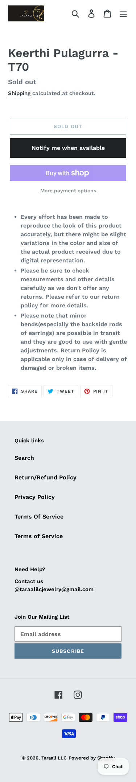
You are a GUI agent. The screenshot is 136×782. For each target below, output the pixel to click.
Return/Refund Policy (46, 477)
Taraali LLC (54, 758)
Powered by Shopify (92, 758)
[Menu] (123, 13)
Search (24, 457)
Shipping (19, 93)
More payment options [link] (68, 190)
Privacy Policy (35, 497)
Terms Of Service (39, 516)
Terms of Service (39, 536)
